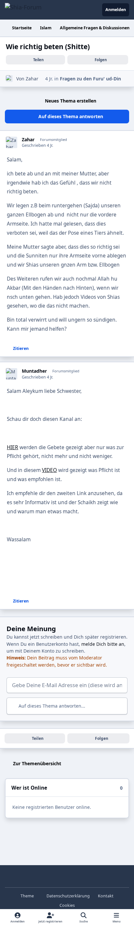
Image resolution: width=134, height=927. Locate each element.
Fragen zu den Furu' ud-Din (90, 79)
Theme (27, 896)
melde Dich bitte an (102, 644)
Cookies (67, 905)
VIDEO (49, 470)
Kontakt (106, 896)
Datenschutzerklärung (68, 896)
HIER (12, 447)
